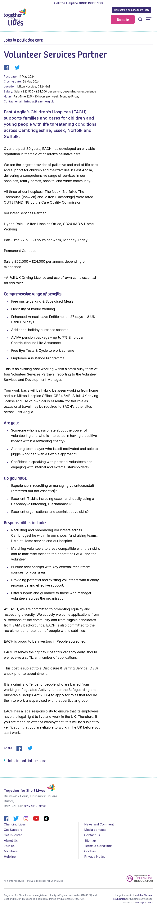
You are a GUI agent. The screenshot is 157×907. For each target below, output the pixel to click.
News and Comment (99, 824)
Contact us (92, 835)
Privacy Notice (94, 856)
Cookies (90, 851)
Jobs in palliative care (23, 40)
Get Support (13, 830)
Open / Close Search (140, 19)
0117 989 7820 (35, 806)
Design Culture (144, 902)
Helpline (10, 856)
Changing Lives (15, 824)
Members (11, 851)
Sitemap (90, 840)
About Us (11, 840)
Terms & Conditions (98, 846)
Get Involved (13, 835)
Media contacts (95, 830)
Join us (9, 846)
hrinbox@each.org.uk (39, 101)
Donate (123, 19)
